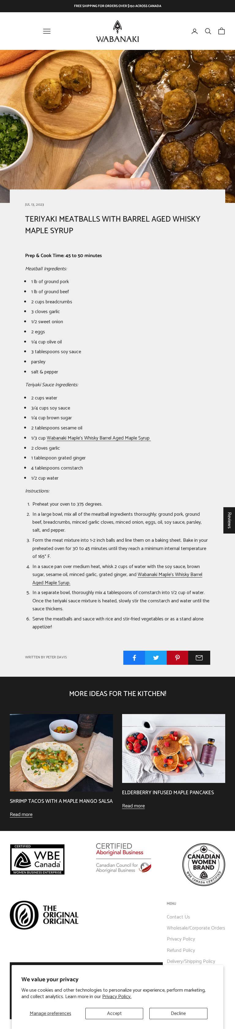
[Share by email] (199, 657)
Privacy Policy (181, 939)
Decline (178, 1013)
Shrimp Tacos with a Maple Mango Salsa (61, 801)
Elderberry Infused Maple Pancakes (168, 793)
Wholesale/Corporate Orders (196, 928)
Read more (21, 815)
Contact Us (178, 917)
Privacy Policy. (116, 997)
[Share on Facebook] (134, 657)
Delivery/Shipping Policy (191, 961)
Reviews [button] (229, 520)
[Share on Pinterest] (177, 657)
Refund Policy (181, 950)
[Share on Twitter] (156, 657)
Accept (114, 1013)
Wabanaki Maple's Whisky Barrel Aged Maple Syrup (99, 438)
